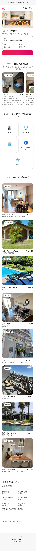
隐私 (15, 542)
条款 (20, 542)
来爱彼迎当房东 (27, 8)
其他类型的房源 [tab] (7, 486)
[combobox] (18, 40)
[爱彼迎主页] (3, 8)
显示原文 (25, 2)
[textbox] (10, 47)
